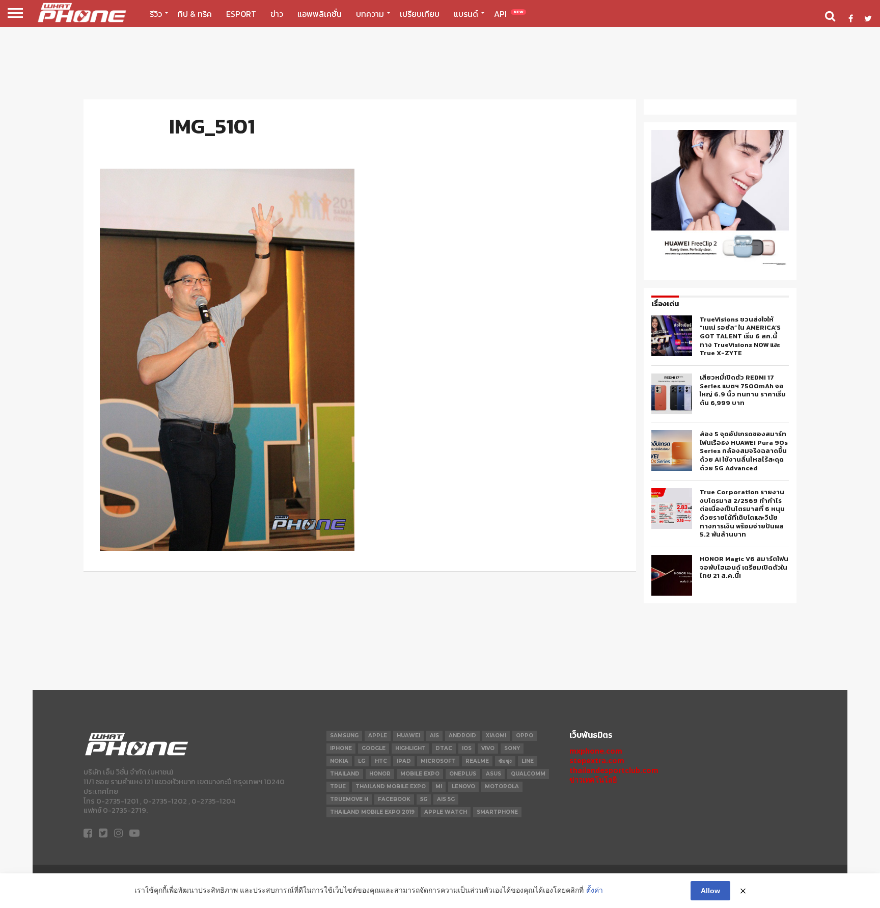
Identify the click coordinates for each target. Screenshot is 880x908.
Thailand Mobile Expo (390, 786)
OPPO (524, 735)
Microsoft (438, 761)
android (462, 735)
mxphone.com (595, 751)
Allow (710, 891)
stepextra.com (596, 760)
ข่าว (276, 14)
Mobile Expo (419, 773)
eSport (241, 14)
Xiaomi (496, 735)
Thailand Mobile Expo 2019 (372, 812)
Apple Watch (445, 812)
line (527, 761)
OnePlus (462, 773)
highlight (410, 748)
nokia (339, 761)
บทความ (370, 14)
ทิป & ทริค (195, 14)
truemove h (349, 799)
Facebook (394, 799)
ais (434, 735)
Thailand (345, 773)
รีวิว (156, 14)
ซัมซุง (505, 761)
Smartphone (497, 812)
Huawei (408, 735)
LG (361, 761)
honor (380, 773)
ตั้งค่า (594, 890)
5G (423, 799)
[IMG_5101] (227, 548)
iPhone (341, 748)
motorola (502, 786)
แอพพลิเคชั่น (319, 14)
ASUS (493, 773)
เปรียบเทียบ (419, 14)
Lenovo (463, 786)
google (374, 748)
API (509, 14)
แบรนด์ (466, 14)
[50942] (720, 264)
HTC (381, 761)
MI (438, 786)
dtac (443, 748)
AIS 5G (446, 799)
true (338, 786)
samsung (344, 735)
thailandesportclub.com (613, 770)
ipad (404, 761)
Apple (377, 735)
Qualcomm (528, 773)
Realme (477, 761)
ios (467, 748)
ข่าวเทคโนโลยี (593, 780)
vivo (487, 748)
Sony (512, 748)
